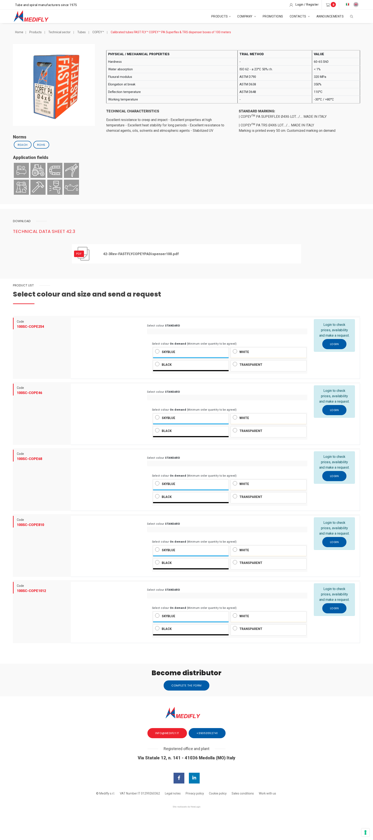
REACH (23, 145)
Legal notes (173, 793)
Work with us (267, 793)
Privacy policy (195, 793)
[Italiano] (347, 4)
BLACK (167, 364)
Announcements (330, 16)
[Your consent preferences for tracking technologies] (365, 832)
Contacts (298, 16)
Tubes (81, 32)
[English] (356, 4)
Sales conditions (243, 793)
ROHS (41, 145)
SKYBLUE (168, 352)
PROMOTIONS (273, 16)
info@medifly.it (167, 733)
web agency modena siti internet (187, 806)
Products (219, 16)
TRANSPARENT (250, 364)
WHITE (244, 352)
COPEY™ (98, 32)
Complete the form (186, 685)
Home (19, 32)
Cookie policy (218, 793)
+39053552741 (207, 733)
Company (245, 16)
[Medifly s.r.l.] (35, 16)
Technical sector (59, 32)
